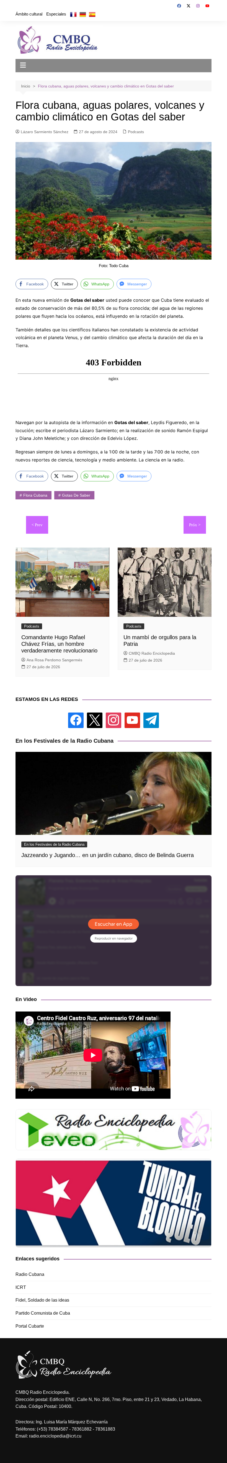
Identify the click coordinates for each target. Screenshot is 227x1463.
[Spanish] (92, 14)
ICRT (21, 1287)
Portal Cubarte (30, 1326)
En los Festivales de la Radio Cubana (54, 844)
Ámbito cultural (29, 14)
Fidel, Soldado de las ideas (42, 1300)
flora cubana (35, 495)
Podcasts (136, 132)
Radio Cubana (30, 1274)
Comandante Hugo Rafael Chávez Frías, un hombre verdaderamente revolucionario (59, 644)
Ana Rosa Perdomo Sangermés (54, 660)
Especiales (56, 14)
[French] (73, 14)
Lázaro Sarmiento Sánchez (44, 132)
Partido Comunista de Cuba (43, 1313)
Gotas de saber (76, 495)
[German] (82, 14)
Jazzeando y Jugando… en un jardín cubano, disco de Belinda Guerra (107, 855)
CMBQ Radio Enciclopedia (152, 653)
